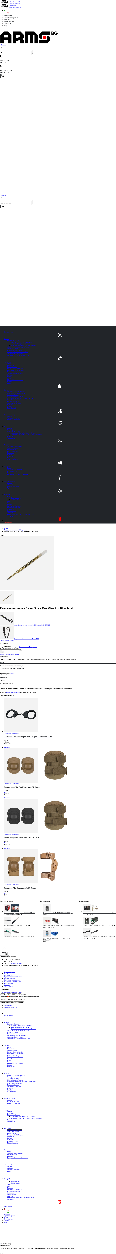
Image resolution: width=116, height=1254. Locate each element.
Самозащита (7, 466)
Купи (2, 652)
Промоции (8, 16)
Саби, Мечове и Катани (14, 400)
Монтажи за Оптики (13, 431)
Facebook (3, 654)
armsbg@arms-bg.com (16, 963)
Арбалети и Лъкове (10, 481)
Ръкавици (10, 375)
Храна (9, 501)
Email (17, 654)
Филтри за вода (15, 498)
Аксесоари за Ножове (14, 403)
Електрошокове (12, 471)
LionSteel (10, 404)
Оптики (9, 428)
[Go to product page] (60, 715)
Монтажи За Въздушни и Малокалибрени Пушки (26, 434)
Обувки (9, 363)
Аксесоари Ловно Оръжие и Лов (17, 352)
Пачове (9, 381)
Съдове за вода (15, 499)
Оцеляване (7, 494)
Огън (9, 503)
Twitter (8, 654)
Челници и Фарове (13, 418)
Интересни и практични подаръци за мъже (20, 514)
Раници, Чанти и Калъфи (15, 368)
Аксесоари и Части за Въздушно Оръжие (23, 345)
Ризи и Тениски (12, 372)
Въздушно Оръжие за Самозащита (21, 342)
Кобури (9, 454)
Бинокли (10, 436)
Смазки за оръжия (12, 348)
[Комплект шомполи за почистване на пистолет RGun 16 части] (99, 908)
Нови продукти (8, 332)
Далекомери (11, 438)
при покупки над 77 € (16, 2)
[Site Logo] (29, 43)
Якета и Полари (12, 367)
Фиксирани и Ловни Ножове (16, 393)
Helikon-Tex (10, 383)
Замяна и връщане (9, 978)
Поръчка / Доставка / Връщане (13, 977)
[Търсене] (32, 52)
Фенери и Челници (9, 415)
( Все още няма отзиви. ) (7, 640)
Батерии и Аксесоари (13, 419)
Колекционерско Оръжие (15, 350)
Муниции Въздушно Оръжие (20, 344)
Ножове (6, 390)
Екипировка (7, 362)
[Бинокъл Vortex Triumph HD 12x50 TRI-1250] (99, 921)
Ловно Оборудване (13, 448)
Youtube (8, 992)
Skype (19, 992)
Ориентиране (11, 511)
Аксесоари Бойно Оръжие (15, 353)
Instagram (14, 992)
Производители (9, 21)
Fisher (11, 673)
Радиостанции (11, 449)
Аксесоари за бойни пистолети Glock (18, 355)
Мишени (10, 456)
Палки (9, 468)
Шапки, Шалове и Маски (15, 380)
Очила (9, 378)
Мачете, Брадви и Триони (15, 396)
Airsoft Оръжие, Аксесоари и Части (18, 347)
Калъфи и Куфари (12, 458)
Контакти (7, 23)
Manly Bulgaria (11, 408)
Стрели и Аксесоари (13, 486)
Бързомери (10, 430)
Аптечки (10, 512)
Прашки (9, 488)
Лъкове (9, 483)
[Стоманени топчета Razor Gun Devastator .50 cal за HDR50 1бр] (59, 921)
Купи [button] (7, 742)
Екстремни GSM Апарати (15, 451)
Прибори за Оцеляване (14, 506)
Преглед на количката (7, 1002)
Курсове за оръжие (11, 18)
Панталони (10, 365)
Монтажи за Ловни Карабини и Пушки (23, 433)
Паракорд (10, 504)
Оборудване (7, 445)
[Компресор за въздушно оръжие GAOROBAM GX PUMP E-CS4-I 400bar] (20, 908)
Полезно (7, 20)
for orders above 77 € (15, 6)
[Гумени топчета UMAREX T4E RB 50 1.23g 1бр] (59, 908)
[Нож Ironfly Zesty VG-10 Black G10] (20, 921)
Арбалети (10, 484)
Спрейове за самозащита (14, 469)
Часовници (10, 453)
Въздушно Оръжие (13, 340)
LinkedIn (13, 654)
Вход (6, 25)
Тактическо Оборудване (14, 446)
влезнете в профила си (13, 692)
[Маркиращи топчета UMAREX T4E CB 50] (59, 934)
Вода (8, 496)
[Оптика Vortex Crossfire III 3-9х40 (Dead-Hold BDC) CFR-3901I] (99, 932)
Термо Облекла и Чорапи (15, 373)
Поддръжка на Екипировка (15, 370)
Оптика (6, 426)
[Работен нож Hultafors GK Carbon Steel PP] (20, 932)
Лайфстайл (10, 509)
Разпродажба (8, 522)
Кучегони (10, 473)
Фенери (9, 416)
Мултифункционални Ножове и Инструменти (21, 398)
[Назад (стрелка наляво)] (0, 1253)
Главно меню (8, 1005)
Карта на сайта (8, 986)
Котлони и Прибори (13, 507)
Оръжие (6, 339)
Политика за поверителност (12, 981)
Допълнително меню (10, 1007)
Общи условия (8, 983)
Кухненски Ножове (13, 401)
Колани (9, 376)
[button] (1, 29)
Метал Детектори (12, 459)
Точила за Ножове (12, 395)
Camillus (9, 406)
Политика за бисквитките (12, 980)
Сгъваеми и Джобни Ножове (16, 391)
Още (5, 792)
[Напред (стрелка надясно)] (2, 1253)
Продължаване (19, 1002)
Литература (10, 516)
